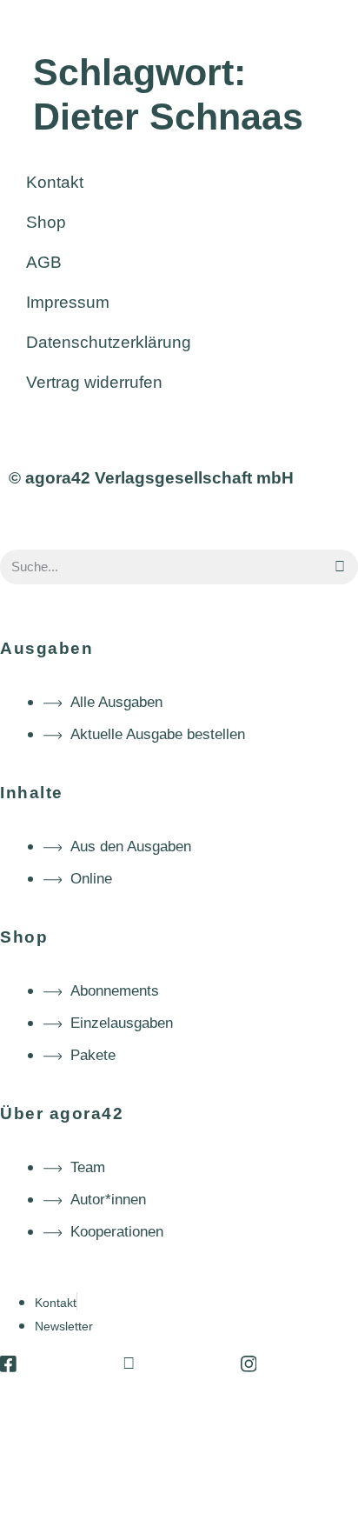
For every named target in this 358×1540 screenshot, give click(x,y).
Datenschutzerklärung (108, 342)
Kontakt (54, 182)
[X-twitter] (128, 1364)
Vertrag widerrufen (94, 382)
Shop (46, 222)
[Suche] (340, 567)
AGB (44, 262)
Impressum (67, 302)
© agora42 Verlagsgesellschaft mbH (151, 478)
